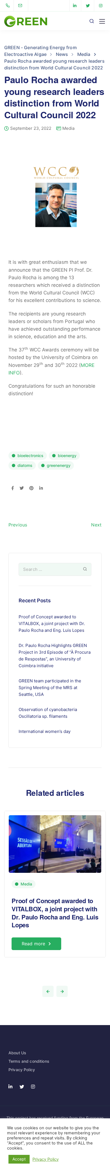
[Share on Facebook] (12, 488)
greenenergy (59, 465)
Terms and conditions (28, 1061)
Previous (17, 525)
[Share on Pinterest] (31, 488)
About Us (17, 1052)
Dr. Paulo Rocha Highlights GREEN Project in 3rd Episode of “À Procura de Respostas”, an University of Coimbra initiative (55, 655)
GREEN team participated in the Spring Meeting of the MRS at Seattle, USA (50, 687)
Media (68, 128)
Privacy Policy (21, 1069)
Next (96, 525)
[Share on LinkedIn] (41, 488)
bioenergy (67, 455)
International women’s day (45, 731)
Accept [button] (19, 1159)
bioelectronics (30, 455)
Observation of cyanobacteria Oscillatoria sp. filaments (48, 713)
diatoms (24, 465)
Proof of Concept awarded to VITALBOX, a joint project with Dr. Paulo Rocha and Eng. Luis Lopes (52, 623)
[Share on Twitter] (21, 488)
